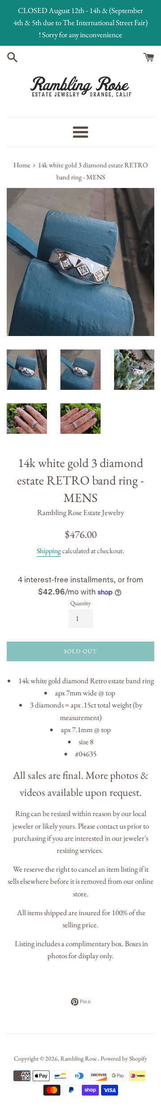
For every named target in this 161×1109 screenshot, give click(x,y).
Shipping (49, 550)
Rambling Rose (79, 1058)
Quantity (80, 603)
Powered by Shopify (124, 1058)
